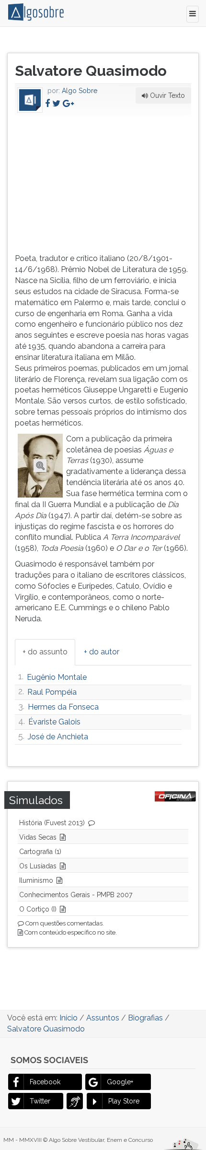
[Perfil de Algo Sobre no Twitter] (56, 103)
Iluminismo (36, 880)
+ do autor (101, 651)
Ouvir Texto (166, 95)
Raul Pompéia (52, 692)
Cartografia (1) (40, 851)
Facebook (45, 1082)
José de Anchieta (58, 736)
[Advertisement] (87, 183)
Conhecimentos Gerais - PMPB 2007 (75, 895)
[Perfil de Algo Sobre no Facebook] (47, 103)
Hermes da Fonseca (63, 706)
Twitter (40, 1101)
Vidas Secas (38, 837)
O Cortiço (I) (38, 909)
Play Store (123, 1101)
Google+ (120, 1082)
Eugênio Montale (57, 677)
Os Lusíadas (38, 866)
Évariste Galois (54, 721)
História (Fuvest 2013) (52, 823)
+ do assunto (45, 651)
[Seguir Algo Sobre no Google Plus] (68, 103)
